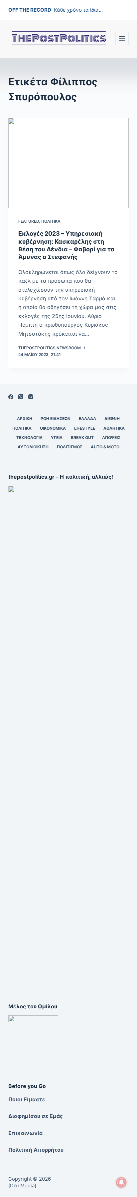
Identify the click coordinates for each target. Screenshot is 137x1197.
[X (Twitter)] (20, 396)
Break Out (82, 437)
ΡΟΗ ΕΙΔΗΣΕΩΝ (55, 418)
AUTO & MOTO (105, 446)
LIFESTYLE (84, 428)
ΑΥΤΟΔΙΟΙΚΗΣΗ (33, 446)
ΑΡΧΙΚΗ (24, 418)
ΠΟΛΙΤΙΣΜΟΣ (69, 446)
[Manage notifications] (121, 1182)
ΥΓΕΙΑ (57, 437)
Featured (28, 221)
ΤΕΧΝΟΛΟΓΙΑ (29, 437)
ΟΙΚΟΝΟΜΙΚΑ (53, 428)
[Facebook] (10, 396)
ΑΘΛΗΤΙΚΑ (114, 428)
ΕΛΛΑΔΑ (87, 418)
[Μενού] (122, 38)
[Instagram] (30, 396)
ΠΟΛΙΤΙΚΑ (51, 221)
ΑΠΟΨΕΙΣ (111, 437)
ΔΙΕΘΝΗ (112, 418)
